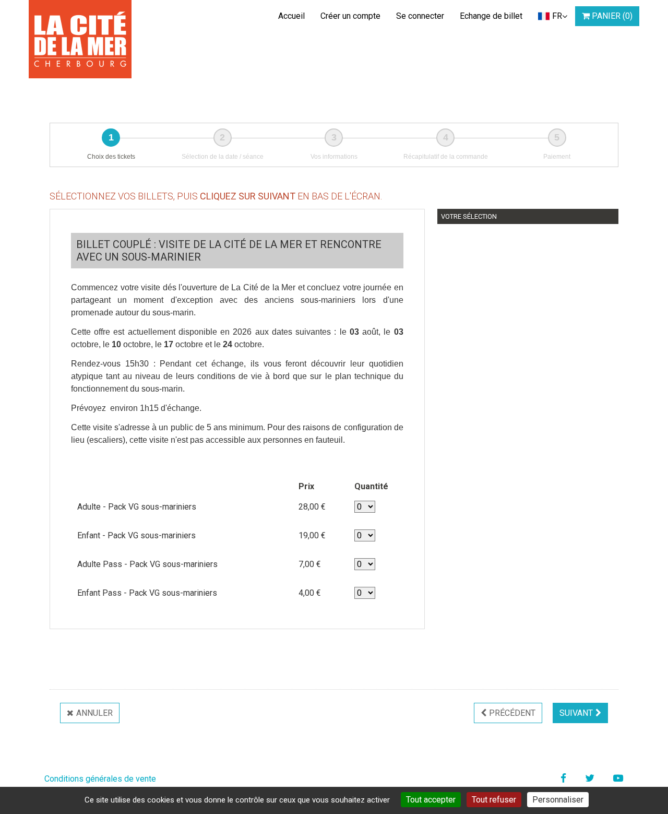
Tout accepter (431, 800)
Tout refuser (494, 800)
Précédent (512, 713)
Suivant (576, 713)
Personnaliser (557, 800)
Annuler (94, 713)
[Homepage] (80, 39)
